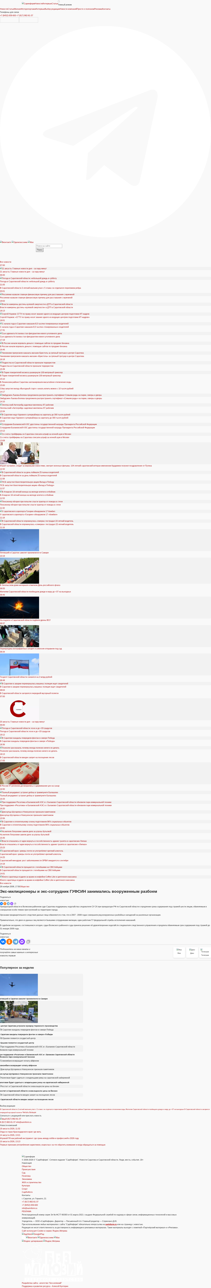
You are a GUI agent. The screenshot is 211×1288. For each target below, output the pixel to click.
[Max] (31, 242)
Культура (26, 1186)
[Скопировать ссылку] (15, 903)
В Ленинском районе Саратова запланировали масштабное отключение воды (96, 1109)
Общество (24, 887)
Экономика (27, 1179)
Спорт (24, 1189)
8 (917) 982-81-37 (13, 1119)
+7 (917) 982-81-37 (24, 15)
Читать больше (29, 1112)
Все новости (5, 262)
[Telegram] (105, 131)
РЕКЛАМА (26, 1211)
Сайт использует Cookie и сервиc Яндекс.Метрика (44, 1231)
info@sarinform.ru (23, 1122)
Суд (23, 1173)
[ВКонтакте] (1, 903)
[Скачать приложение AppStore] (9, 20)
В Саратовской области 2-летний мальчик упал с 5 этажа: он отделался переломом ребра (33, 1109)
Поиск (39, 250)
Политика (26, 1176)
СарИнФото (27, 1192)
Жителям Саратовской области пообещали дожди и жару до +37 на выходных (155, 1109)
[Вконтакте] (6, 242)
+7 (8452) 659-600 (8, 15)
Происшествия (28, 1169)
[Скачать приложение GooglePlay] (28, 20)
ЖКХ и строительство (31, 1182)
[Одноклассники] (20, 242)
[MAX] (11, 903)
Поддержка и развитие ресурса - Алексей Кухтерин (45, 1286)
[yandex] (32, 1241)
